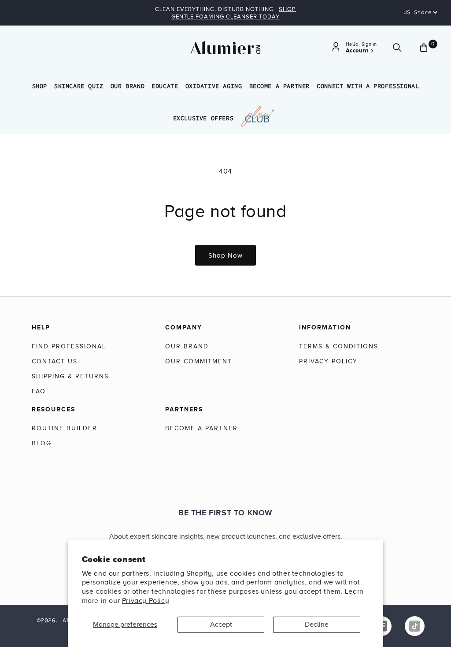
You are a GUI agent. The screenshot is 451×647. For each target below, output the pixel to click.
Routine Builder (64, 428)
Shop (39, 86)
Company (183, 327)
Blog (42, 443)
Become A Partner (279, 86)
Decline (317, 625)
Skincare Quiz (79, 86)
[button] (397, 47)
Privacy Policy (145, 601)
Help (41, 327)
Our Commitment (198, 361)
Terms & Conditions (338, 346)
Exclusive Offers (203, 118)
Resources (53, 409)
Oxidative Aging (213, 86)
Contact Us (55, 361)
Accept (221, 625)
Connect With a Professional (368, 86)
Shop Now (225, 255)
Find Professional (69, 346)
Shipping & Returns (70, 376)
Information (325, 327)
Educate (165, 86)
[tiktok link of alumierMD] (415, 626)
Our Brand (127, 86)
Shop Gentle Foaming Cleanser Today (233, 13)
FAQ (39, 391)
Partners (184, 409)
